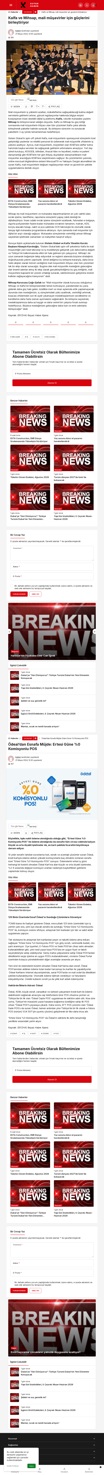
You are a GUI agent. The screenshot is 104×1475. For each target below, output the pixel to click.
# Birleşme (15, 337)
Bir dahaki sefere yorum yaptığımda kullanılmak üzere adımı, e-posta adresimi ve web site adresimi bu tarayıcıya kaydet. (53, 587)
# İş (26, 337)
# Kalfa (36, 337)
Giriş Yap (35, 594)
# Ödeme (45, 1033)
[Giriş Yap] (86, 5)
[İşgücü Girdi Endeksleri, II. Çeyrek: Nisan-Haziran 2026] (52, 714)
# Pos (56, 1033)
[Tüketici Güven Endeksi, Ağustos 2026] (82, 194)
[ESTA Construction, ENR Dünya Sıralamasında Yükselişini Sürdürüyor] (22, 194)
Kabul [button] (31, 1466)
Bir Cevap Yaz (17, 535)
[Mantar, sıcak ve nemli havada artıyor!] (52, 726)
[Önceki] (9, 631)
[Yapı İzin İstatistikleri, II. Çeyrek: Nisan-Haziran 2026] (74, 502)
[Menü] (10, 5)
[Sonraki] (94, 631)
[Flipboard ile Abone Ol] (32, 99)
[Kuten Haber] (31, 5)
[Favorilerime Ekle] (26, 106)
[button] (80, 5)
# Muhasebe (50, 337)
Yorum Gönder (19, 594)
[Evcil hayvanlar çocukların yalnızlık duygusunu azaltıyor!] (52, 1327)
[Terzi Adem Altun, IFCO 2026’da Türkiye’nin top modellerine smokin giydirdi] (52, 631)
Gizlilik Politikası (13, 1466)
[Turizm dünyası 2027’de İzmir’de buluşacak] (74, 463)
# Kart (33, 1033)
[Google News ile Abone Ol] (17, 99)
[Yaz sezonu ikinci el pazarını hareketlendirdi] (52, 194)
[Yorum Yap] (32, 106)
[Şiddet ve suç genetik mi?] (52, 701)
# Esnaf (13, 1033)
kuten (18, 31)
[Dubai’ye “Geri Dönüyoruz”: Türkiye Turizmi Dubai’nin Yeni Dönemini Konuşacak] (30, 502)
